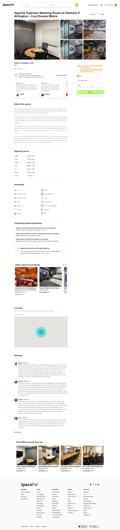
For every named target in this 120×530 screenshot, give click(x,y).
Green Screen (87, 508)
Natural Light (87, 501)
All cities (39, 517)
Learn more (45, 253)
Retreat (54, 506)
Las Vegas (40, 503)
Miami (38, 492)
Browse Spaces (92, 5)
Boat (69, 506)
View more (17, 432)
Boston (39, 508)
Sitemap (43, 526)
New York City (41, 497)
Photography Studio (89, 503)
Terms (32, 526)
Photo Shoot (56, 492)
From (79, 85)
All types (70, 513)
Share (93, 14)
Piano (85, 513)
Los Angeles (40, 494)
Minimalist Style (88, 497)
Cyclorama (86, 506)
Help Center (24, 499)
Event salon (71, 494)
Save (102, 14)
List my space (109, 5)
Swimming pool (72, 510)
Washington (40, 499)
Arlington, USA (18, 314)
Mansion (70, 508)
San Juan (39, 515)
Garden (85, 499)
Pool (84, 494)
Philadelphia (40, 506)
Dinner (54, 508)
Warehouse (71, 503)
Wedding (55, 501)
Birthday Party (56, 513)
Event (54, 499)
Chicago (39, 510)
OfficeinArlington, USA (23, 63)
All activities (55, 517)
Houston (39, 501)
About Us (24, 497)
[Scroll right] (67, 89)
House (70, 492)
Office (70, 501)
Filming (54, 494)
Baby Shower (56, 510)
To (92, 85)
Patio (85, 510)
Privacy (37, 526)
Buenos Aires (41, 513)
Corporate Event (57, 515)
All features (86, 515)
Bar (69, 499)
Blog (22, 494)
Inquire (90, 92)
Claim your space (61, 75)
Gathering (55, 497)
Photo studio (72, 497)
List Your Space (25, 492)
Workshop (55, 503)
